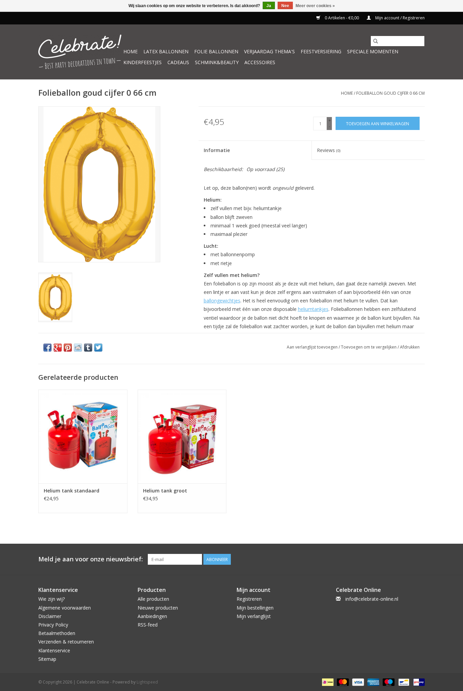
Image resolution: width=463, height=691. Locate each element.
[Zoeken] (375, 41)
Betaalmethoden (56, 633)
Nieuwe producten (158, 607)
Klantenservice (54, 650)
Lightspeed (147, 682)
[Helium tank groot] (182, 436)
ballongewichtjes (222, 300)
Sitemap (47, 659)
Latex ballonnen (165, 51)
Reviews (328, 150)
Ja (268, 5)
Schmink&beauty (217, 62)
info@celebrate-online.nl (371, 599)
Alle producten (153, 599)
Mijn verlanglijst (254, 616)
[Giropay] (418, 682)
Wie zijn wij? (51, 599)
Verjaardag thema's (269, 51)
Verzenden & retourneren (66, 641)
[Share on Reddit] (78, 347)
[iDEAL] (327, 682)
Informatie (217, 150)
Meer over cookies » (315, 5)
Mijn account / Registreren (399, 18)
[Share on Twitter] (98, 347)
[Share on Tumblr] (88, 347)
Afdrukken (410, 347)
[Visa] (357, 682)
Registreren (249, 599)
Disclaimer (49, 616)
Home (130, 51)
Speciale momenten (372, 51)
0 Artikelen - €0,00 (342, 18)
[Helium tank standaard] (82, 436)
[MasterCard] (342, 682)
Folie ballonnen (216, 51)
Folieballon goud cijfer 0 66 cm (390, 93)
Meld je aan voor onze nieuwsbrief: (90, 559)
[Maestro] (388, 682)
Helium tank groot (165, 490)
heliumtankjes (313, 309)
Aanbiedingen (152, 616)
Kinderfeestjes (142, 62)
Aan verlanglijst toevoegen (313, 347)
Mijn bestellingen (255, 607)
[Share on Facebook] (47, 347)
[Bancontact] (403, 682)
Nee (285, 5)
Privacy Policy (53, 624)
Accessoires (259, 62)
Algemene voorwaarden (64, 607)
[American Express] (372, 682)
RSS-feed (148, 624)
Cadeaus (178, 62)
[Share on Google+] (58, 347)
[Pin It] (68, 347)
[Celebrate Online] (79, 52)
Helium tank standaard (71, 490)
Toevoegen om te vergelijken (369, 347)
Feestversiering (321, 51)
